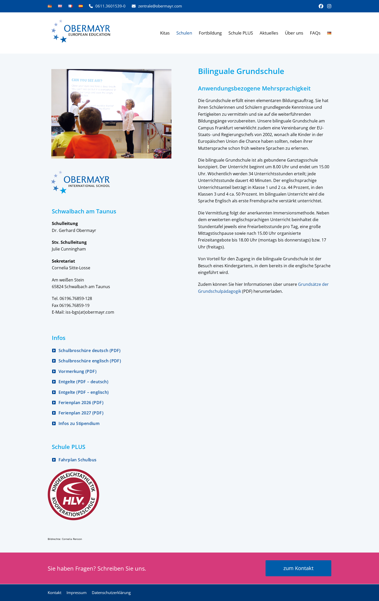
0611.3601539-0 (110, 6)
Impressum (77, 592)
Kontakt (54, 592)
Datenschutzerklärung (111, 592)
